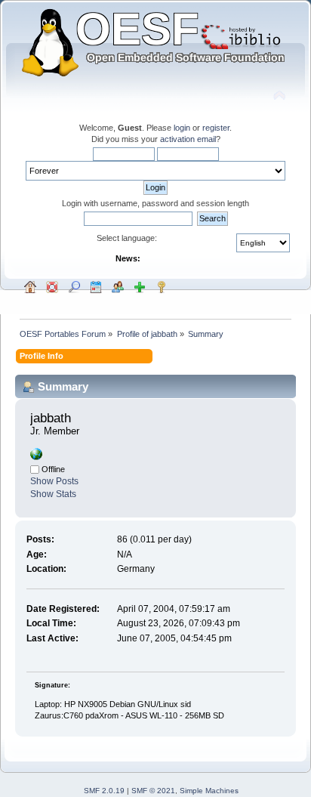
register (215, 127)
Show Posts (54, 481)
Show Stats (53, 494)
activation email (188, 139)
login (182, 127)
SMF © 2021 (153, 790)
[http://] (36, 457)
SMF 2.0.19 (104, 790)
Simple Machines (209, 790)
